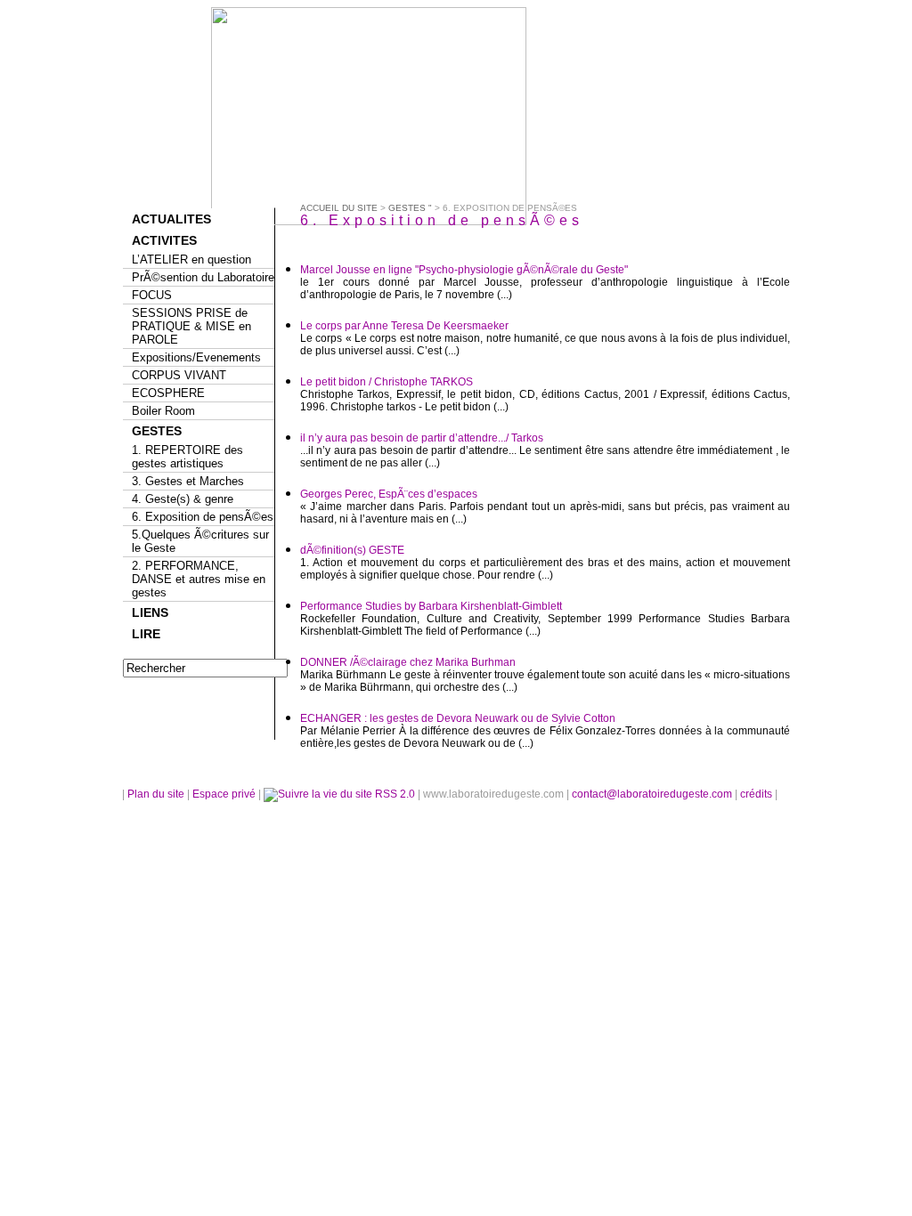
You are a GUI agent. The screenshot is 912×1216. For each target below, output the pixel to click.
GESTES (157, 431)
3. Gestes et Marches (188, 481)
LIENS (150, 612)
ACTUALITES (171, 219)
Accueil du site (339, 208)
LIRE (146, 634)
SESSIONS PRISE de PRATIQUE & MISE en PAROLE (191, 326)
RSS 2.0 (395, 794)
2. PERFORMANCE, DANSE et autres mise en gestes (198, 579)
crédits (757, 794)
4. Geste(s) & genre (182, 499)
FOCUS (152, 295)
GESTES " (410, 208)
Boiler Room (163, 410)
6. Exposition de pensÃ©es (202, 516)
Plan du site (155, 794)
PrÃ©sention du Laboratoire (203, 277)
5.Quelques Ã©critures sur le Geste (200, 541)
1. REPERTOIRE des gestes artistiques (187, 456)
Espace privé (225, 794)
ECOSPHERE (168, 393)
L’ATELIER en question (191, 259)
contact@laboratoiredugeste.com (653, 794)
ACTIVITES (164, 240)
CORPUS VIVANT (179, 375)
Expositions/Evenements (196, 357)
